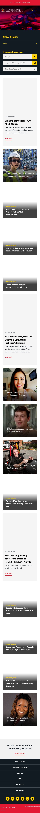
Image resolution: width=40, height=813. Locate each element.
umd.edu (3, 810)
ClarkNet (20, 790)
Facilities (20, 785)
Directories (20, 761)
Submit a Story (20, 753)
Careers (20, 773)
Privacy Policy (4, 807)
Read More (8, 138)
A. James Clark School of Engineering (12, 7)
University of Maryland (20, 2)
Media (20, 779)
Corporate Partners (20, 767)
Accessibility (12, 807)
